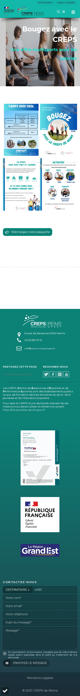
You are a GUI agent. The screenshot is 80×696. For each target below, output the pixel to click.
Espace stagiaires (66, 2)
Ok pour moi (63, 677)
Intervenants (45, 2)
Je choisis (39, 677)
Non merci (16, 677)
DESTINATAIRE (17, 589)
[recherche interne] (58, 12)
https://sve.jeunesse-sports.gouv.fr (24, 409)
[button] (4, 690)
